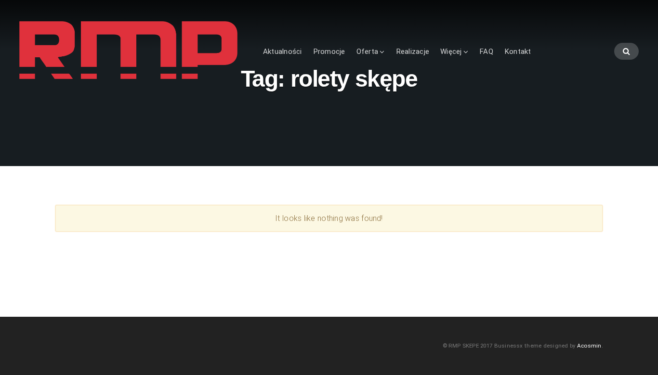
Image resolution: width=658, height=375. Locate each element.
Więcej (450, 51)
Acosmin (589, 345)
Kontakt (517, 51)
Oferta (367, 51)
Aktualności (282, 51)
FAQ (486, 51)
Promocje (329, 51)
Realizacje (412, 51)
